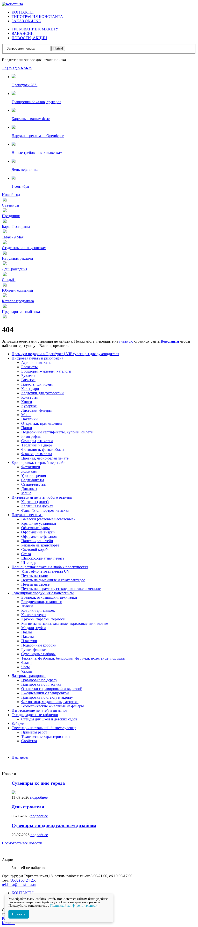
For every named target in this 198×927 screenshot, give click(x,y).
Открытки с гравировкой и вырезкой (51, 689)
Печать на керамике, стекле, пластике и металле (61, 589)
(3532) (22, 880)
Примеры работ (34, 732)
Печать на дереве (35, 584)
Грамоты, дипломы (37, 384)
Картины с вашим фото (31, 119)
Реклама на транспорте (40, 545)
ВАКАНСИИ (23, 33)
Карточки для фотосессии (42, 393)
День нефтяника (25, 169)
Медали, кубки (33, 628)
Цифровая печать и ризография (37, 358)
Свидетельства (33, 484)
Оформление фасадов (39, 536)
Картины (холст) (35, 502)
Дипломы (29, 489)
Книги (26, 402)
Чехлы (26, 671)
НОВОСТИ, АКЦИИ (29, 38)
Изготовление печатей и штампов (40, 710)
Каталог (8, 923)
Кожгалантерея (33, 615)
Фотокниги (30, 467)
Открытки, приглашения (41, 423)
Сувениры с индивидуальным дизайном (54, 825)
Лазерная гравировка (29, 676)
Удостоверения (33, 476)
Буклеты (28, 376)
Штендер (28, 563)
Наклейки (29, 419)
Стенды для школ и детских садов (49, 719)
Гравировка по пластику (41, 684)
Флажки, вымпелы (36, 454)
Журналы (29, 471)
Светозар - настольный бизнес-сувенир (44, 728)
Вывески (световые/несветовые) (48, 519)
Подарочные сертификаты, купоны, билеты (57, 432)
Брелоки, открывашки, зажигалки (49, 597)
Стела (26, 554)
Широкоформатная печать (42, 558)
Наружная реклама (27, 515)
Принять (18, 914)
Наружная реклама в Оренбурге (38, 136)
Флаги (26, 663)
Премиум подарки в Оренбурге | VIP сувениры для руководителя (65, 354)
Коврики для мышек (38, 610)
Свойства (29, 741)
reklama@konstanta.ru (19, 885)
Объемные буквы (35, 528)
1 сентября (20, 186)
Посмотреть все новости (22, 843)
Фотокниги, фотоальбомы (42, 449)
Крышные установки (38, 523)
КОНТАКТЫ (23, 12)
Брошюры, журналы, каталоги (46, 371)
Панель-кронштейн (37, 541)
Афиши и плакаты (36, 362)
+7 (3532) (17, 68)
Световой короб (34, 549)
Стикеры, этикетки (37, 441)
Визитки (28, 380)
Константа (170, 341)
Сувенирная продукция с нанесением (43, 593)
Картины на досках (37, 506)
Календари (30, 389)
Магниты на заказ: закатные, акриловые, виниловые (64, 623)
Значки (27, 606)
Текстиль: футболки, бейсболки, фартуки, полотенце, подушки (73, 658)
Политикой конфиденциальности (74, 905)
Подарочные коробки (39, 645)
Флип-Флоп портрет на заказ (45, 510)
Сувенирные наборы (38, 654)
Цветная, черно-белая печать (45, 458)
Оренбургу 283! (24, 85)
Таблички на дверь (36, 445)
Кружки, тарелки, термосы (43, 619)
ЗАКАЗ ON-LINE (26, 21)
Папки (26, 428)
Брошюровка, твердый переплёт (38, 462)
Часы (25, 667)
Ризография (31, 436)
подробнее (39, 797)
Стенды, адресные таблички (35, 715)
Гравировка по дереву (39, 680)
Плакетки (29, 641)
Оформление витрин (38, 532)
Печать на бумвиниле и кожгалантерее (53, 580)
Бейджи (18, 723)
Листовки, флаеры (36, 410)
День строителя (28, 806)
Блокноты (29, 367)
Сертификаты (32, 480)
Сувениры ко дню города (38, 783)
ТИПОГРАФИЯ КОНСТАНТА (37, 16)
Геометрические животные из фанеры (52, 706)
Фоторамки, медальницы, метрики (49, 702)
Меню (26, 415)
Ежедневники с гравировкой (45, 693)
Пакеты (27, 636)
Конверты (29, 397)
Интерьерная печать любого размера (42, 497)
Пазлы (26, 632)
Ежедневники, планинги (41, 602)
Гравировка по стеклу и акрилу (47, 697)
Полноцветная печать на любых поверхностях (50, 567)
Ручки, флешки (33, 649)
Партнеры (20, 757)
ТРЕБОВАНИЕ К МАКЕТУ (35, 29)
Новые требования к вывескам (37, 153)
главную (126, 341)
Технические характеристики (45, 736)
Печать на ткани (34, 576)
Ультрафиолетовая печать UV (45, 571)
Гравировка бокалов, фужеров (36, 102)
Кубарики (29, 406)
